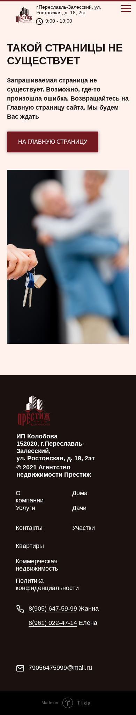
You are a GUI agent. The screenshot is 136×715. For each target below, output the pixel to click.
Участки (83, 527)
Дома (80, 493)
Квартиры (30, 545)
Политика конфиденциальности (47, 584)
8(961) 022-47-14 (53, 622)
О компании (30, 497)
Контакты (29, 527)
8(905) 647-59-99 (53, 608)
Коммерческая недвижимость (37, 565)
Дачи (79, 508)
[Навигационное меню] (126, 8)
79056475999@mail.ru (60, 667)
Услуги (25, 508)
